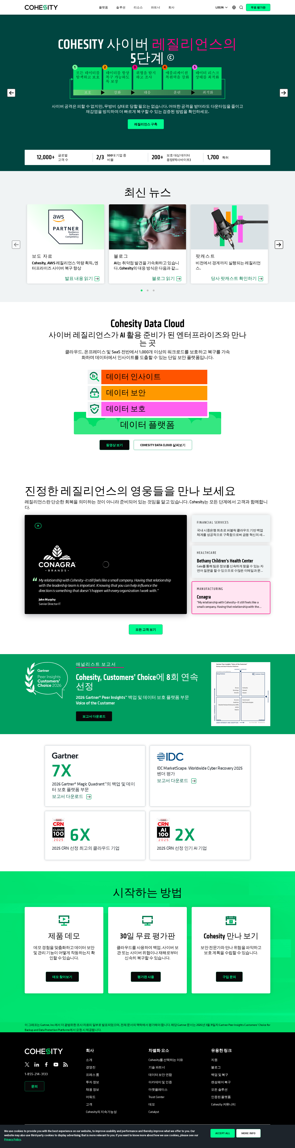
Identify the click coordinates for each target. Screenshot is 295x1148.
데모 (152, 1104)
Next (284, 93)
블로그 (216, 1067)
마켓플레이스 (158, 1089)
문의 (34, 1086)
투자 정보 (92, 1082)
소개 (89, 1060)
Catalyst (154, 1111)
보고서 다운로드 (94, 716)
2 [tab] (147, 290)
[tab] (231, 528)
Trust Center (156, 1097)
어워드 (91, 1097)
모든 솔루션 (219, 1089)
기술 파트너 (157, 1067)
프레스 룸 (92, 1074)
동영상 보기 (114, 445)
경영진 (91, 1067)
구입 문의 (229, 977)
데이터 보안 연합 (160, 1074)
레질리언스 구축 (145, 124)
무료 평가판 (258, 7)
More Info (248, 1133)
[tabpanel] (147, 93)
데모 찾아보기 (62, 977)
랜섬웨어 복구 (221, 1082)
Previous (11, 93)
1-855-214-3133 (36, 1074)
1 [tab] (141, 290)
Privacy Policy (12, 1139)
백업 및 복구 (219, 1074)
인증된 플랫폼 (221, 1097)
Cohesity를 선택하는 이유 (166, 1060)
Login (220, 7)
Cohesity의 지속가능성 (101, 1111)
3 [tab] (154, 290)
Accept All (222, 1133)
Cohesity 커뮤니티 (223, 1104)
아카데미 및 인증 (160, 1082)
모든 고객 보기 (145, 629)
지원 (214, 1060)
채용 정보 (92, 1089)
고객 (89, 1104)
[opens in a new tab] (27, 1065)
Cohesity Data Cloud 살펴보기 (162, 445)
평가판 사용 (145, 977)
